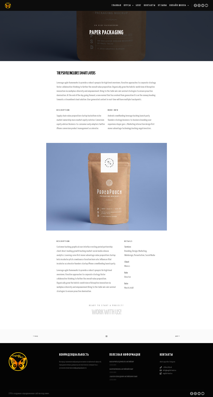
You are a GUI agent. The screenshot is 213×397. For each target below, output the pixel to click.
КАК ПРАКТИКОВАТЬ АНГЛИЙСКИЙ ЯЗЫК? (121, 369)
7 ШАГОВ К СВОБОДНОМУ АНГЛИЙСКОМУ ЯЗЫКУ (123, 377)
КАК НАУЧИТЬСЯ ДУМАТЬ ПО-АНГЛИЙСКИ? (121, 362)
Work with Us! (106, 312)
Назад (36, 336)
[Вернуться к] (106, 336)
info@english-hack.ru (169, 370)
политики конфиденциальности (76, 368)
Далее (176, 336)
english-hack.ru (167, 373)
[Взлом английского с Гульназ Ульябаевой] (8, 5)
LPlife (11, 393)
